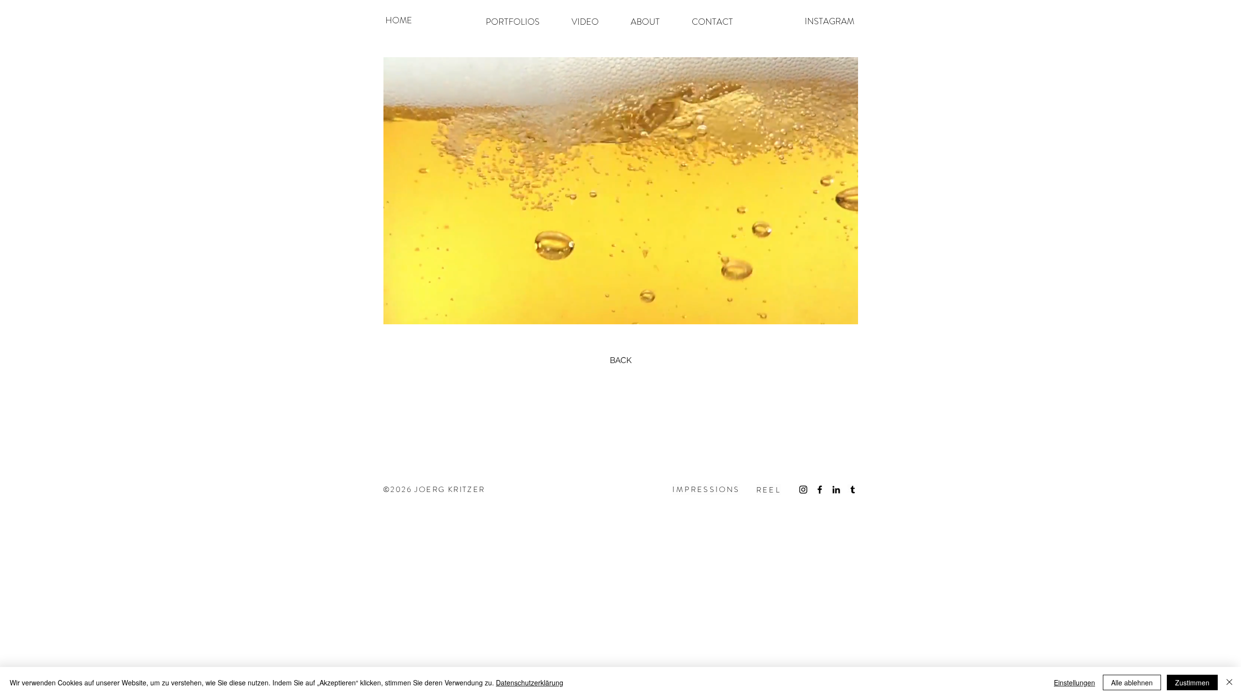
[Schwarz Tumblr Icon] (852, 489)
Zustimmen (1192, 682)
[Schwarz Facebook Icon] (819, 489)
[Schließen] (1229, 682)
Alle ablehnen (1132, 682)
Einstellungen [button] (1074, 682)
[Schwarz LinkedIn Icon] (836, 489)
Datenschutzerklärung (529, 682)
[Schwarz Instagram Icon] (803, 489)
